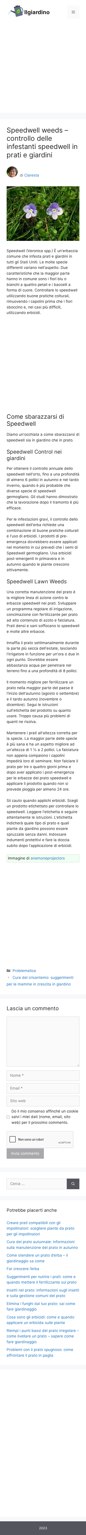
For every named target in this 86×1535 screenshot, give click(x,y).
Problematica (24, 970)
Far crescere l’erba (23, 1269)
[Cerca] (73, 1184)
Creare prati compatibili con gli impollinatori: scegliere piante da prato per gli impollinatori (40, 1228)
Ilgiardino (37, 12)
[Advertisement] (43, 70)
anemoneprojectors (48, 858)
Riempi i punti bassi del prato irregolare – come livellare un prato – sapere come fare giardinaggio (43, 1336)
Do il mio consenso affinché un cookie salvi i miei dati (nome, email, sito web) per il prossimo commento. (44, 1117)
